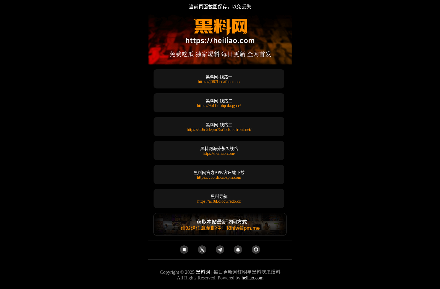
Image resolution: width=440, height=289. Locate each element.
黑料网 (203, 272)
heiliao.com (252, 277)
